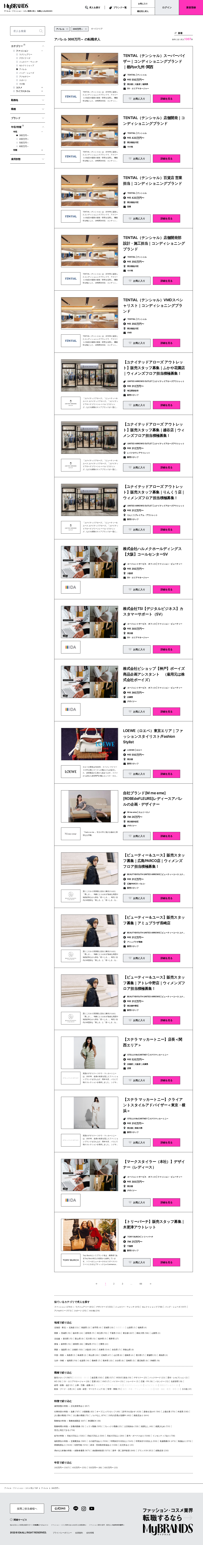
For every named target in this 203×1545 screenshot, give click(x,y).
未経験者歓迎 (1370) (101, 1450)
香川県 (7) (140, 1355)
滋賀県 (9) (65, 1349)
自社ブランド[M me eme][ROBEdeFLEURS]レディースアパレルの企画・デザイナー (153, 799)
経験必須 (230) (162, 1450)
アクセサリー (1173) (63, 1310)
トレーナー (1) (132, 1381)
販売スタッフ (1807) (63, 1377)
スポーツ (23, 80)
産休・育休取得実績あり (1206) (104, 1445)
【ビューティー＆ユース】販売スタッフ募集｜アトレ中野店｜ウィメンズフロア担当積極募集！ (154, 983)
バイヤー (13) (118, 1381)
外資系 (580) (183, 1411)
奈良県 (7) (116, 1349)
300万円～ (24, 135)
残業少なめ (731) (162, 1426)
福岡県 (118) (72, 1360)
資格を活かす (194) (152, 1411)
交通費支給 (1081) (78, 1441)
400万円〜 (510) (79, 1467)
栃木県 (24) (78, 1333)
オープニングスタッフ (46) (108, 1411)
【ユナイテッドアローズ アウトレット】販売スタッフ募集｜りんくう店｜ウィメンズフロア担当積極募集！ (154, 492)
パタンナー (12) (162, 1381)
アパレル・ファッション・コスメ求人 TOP (21, 1488)
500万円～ (24, 142)
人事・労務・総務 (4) (84, 1385)
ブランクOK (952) (145, 1450)
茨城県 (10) (66, 1333)
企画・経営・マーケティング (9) (91, 1389)
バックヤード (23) (157, 1377)
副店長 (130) (97, 1377)
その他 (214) (94, 1310)
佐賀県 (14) (84, 1360)
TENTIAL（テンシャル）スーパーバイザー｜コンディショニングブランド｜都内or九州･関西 (154, 61)
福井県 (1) (102, 1338)
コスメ (19, 87)
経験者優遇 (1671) (82, 1450)
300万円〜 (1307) (62, 1467)
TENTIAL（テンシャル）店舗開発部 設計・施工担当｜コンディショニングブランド (154, 243)
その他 (22, 84)
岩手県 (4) (96, 1327)
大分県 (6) (119, 1360)
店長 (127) (109, 1377)
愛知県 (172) (90, 1344)
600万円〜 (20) (111, 1467)
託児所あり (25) (127, 1445)
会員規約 (79, 1532)
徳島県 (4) (129, 1355)
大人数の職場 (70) (81, 1415)
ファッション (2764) (63, 1307)
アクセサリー (24, 76)
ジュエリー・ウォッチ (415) (127, 1307)
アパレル (23, 69)
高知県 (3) (163, 1355)
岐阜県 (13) (66, 1344)
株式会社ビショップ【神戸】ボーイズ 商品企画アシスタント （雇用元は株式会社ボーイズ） (155, 674)
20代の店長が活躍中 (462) (119, 1415)
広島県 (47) (106, 1355)
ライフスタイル (23, 91)
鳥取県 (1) (71, 1355)
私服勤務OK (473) (168, 1441)
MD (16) (57, 1381)
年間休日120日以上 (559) (146, 1441)
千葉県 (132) (115, 1333)
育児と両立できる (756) (64, 1430)
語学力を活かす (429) (131, 1411)
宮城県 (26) (109, 1327)
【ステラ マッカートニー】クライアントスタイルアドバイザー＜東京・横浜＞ (154, 1105)
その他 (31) (186, 1389)
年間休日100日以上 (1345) (121, 1441)
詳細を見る (167, 98)
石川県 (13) (91, 1338)
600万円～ (24, 146)
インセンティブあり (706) (164, 1436)
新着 (180, 33)
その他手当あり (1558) (98, 1441)
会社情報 (90, 1532)
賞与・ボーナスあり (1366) (138, 1436)
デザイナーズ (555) (104, 1307)
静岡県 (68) (78, 1344)
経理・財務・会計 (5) (63, 1385)
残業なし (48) (147, 1426)
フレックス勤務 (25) (113, 1426)
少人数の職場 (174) (62, 1415)
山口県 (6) (118, 1355)
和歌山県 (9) (128, 1349)
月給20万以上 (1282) (76, 1436)
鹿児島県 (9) (142, 1360)
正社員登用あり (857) (80, 1406)
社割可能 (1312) (81, 1445)
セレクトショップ (26, 65)
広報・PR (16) (147, 1381)
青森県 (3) (85, 1327)
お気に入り (143, 3)
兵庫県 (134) (104, 1349)
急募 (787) (75, 1411)
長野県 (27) (114, 1338)
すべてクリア (97, 29)
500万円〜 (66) (95, 1467)
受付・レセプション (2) (177, 1377)
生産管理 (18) (176, 1381)
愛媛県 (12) (151, 1355)
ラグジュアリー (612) (84, 1307)
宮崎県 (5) (130, 1360)
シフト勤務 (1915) (94, 1426)
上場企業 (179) (169, 1411)
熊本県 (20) (108, 1360)
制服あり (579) (184, 1441)
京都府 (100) (77, 1349)
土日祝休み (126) (131, 1426)
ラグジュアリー (25, 54)
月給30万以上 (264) (115, 1436)
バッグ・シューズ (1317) (175, 1307)
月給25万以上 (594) (96, 1436)
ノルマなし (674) (98, 1415)
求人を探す (94, 7)
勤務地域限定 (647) (77, 1421)
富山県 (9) (79, 1338)
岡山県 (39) (94, 1355)
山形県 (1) (131, 1327)
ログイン (167, 7)
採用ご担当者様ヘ (27, 1508)
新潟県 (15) (67, 1338)
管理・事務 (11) (114, 1389)
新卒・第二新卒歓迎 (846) (123, 1450)
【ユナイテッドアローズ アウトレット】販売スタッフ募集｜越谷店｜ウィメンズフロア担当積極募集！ (154, 430)
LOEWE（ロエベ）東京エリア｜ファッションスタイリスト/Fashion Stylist (153, 736)
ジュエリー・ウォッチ (28, 62)
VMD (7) (106, 1381)
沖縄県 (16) (155, 1360)
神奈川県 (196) (142, 1333)
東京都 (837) (128, 1333)
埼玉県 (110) (102, 1333)
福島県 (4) (142, 1327)
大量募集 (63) (88, 1411)
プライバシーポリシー (62, 1532)
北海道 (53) (74, 1327)
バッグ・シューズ (26, 73)
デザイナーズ (24, 58)
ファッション (22, 50)
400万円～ (24, 139)
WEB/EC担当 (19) (123, 1377)
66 (141, 1283)
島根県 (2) (82, 1355)
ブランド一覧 (120, 7)
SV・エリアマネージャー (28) (77, 1381)
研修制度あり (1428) (63, 1445)
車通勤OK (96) (94, 1421)
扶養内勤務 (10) (77, 1426)
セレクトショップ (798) (152, 1307)
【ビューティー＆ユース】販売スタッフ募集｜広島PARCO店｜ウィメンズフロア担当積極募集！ (154, 861)
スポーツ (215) (80, 1310)
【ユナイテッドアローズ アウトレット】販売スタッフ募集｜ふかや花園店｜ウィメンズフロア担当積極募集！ (154, 368)
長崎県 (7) (96, 1360)
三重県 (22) (103, 1344)
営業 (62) (96, 1381)
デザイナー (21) (140, 1377)
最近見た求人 (143, 11)
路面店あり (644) (141, 1415)
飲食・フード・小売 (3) (64, 1389)
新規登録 (191, 7)
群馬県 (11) (90, 1333)
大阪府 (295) (90, 1349)
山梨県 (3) (155, 1333)
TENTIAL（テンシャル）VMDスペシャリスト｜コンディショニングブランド (153, 305)
